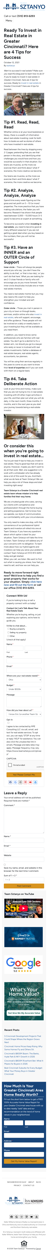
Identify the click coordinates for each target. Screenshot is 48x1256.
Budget (10, 685)
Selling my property (18, 632)
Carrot (38, 1249)
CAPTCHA (11, 758)
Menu (9, 20)
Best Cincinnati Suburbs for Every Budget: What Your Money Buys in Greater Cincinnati (23, 1071)
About (31, 1182)
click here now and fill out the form (23, 583)
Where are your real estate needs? (23, 676)
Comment (9, 805)
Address (8, 1141)
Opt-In (10, 719)
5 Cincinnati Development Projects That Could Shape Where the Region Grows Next (22, 1039)
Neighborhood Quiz (16, 1182)
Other (12, 636)
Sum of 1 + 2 (10, 875)
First (8, 652)
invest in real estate (30, 83)
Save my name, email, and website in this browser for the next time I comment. (23, 869)
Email (10, 666)
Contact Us (28, 1185)
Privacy (17, 1185)
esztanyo (11, 65)
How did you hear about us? (20, 710)
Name (10, 644)
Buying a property (17, 629)
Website (7, 855)
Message (11, 694)
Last (26, 652)
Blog (38, 1182)
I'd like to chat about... (17, 626)
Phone (10, 657)
